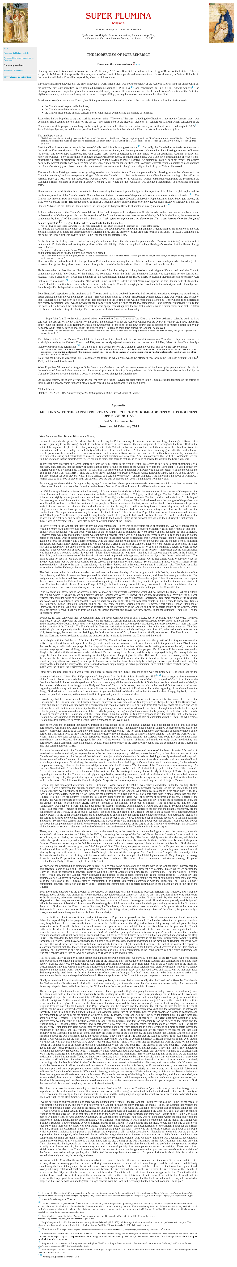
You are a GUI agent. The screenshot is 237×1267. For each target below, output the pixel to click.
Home (6, 48)
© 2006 (17, 77)
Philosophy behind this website (16, 53)
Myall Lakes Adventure (13, 70)
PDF (137, 64)
